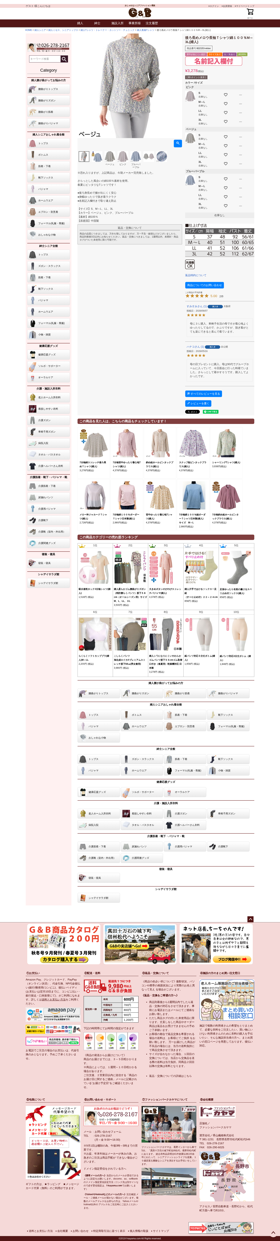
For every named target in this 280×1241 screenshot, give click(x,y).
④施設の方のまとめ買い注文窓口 (220, 973)
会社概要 (62, 1230)
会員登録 (227, 6)
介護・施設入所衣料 (49, 388)
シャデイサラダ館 (48, 574)
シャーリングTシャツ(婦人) (226, 462)
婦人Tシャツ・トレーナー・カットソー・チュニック (107, 30)
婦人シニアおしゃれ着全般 (49, 134)
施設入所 (117, 23)
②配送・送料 (92, 973)
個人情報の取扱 (139, 1230)
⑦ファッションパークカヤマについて (165, 1099)
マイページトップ (245, 6)
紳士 (97, 23)
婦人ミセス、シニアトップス (63, 30)
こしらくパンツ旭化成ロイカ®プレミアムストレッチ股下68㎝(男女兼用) (129, 660)
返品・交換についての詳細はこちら (170, 1075)
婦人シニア (40, 30)
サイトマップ (161, 1230)
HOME (28, 30)
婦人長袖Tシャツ (145, 30)
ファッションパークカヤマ (215, 1127)
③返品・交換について (155, 973)
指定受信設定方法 (104, 1182)
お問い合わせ (81, 1230)
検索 (64, 59)
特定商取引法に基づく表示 (109, 1230)
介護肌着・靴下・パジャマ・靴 (48, 477)
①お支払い (33, 973)
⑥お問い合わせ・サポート (100, 1099)
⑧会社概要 (207, 1099)
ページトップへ (250, 919)
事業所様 (135, 23)
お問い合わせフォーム (108, 1131)
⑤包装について (35, 1099)
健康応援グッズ (48, 345)
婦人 (80, 23)
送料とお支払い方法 (54, 999)
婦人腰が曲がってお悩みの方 (48, 80)
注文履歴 (152, 23)
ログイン (214, 6)
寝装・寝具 (48, 554)
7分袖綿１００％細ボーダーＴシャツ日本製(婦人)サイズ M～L (192, 518)
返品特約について (195, 275)
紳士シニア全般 (48, 245)
